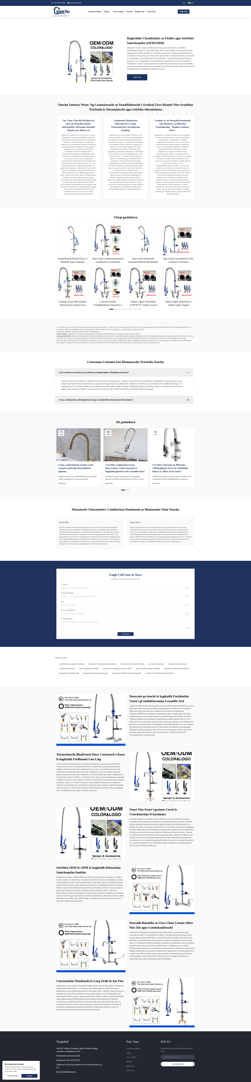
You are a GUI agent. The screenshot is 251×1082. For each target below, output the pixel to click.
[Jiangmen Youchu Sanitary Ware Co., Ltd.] (62, 11)
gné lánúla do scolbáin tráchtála (72, 664)
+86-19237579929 (59, 3)
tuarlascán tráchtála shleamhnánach (159, 673)
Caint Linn (151, 12)
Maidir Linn (139, 12)
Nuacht (129, 12)
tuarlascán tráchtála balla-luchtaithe (102, 664)
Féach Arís (62, 483)
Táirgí (106, 12)
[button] (111, 309)
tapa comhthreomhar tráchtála (148, 669)
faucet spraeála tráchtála (89, 669)
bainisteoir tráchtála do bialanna (176, 669)
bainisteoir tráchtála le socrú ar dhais (117, 669)
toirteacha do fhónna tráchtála (132, 664)
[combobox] (66, 596)
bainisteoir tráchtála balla (69, 673)
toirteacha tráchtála (67, 669)
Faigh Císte (183, 11)
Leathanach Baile (94, 12)
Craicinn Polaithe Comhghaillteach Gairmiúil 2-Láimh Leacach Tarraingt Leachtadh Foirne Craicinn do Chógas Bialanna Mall (107, 303)
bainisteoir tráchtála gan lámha (96, 673)
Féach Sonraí (72, 240)
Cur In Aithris (118, 12)
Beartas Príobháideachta (66, 1072)
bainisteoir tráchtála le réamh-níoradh (126, 673)
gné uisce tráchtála (156, 664)
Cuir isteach (125, 634)
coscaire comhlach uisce (177, 664)
